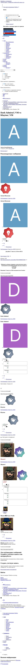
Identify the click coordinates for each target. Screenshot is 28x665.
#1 (4, 243)
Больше (8, 51)
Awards (5, 65)
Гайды (7, 50)
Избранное (8, 56)
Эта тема (7, 77)
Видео (7, 46)
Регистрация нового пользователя (8, 569)
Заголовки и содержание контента (13, 90)
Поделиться (8, 246)
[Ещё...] (3, 245)
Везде (6, 73)
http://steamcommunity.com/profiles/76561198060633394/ (13, 259)
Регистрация (6, 36)
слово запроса (10, 85)
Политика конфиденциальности (10, 602)
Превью (8, 45)
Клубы (4, 59)
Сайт (4, 40)
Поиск (7, 55)
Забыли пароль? (9, 24)
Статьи (7, 49)
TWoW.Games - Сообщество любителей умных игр (12, 2)
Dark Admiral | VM (5, 256)
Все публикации (10, 42)
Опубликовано (8, 198)
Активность (6, 53)
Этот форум (7, 76)
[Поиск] (14, 70)
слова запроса (9, 83)
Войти (8, 21)
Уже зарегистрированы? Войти (10, 7)
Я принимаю (5, 663)
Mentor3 (5, 511)
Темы (6, 75)
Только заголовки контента (11, 91)
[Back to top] (1, 597)
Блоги (4, 60)
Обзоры (8, 43)
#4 (4, 534)
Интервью (8, 48)
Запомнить (8, 19)
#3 (4, 429)
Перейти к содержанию (6, 1)
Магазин (5, 61)
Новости (8, 44)
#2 (4, 375)
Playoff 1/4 (11, 148)
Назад (7, 619)
